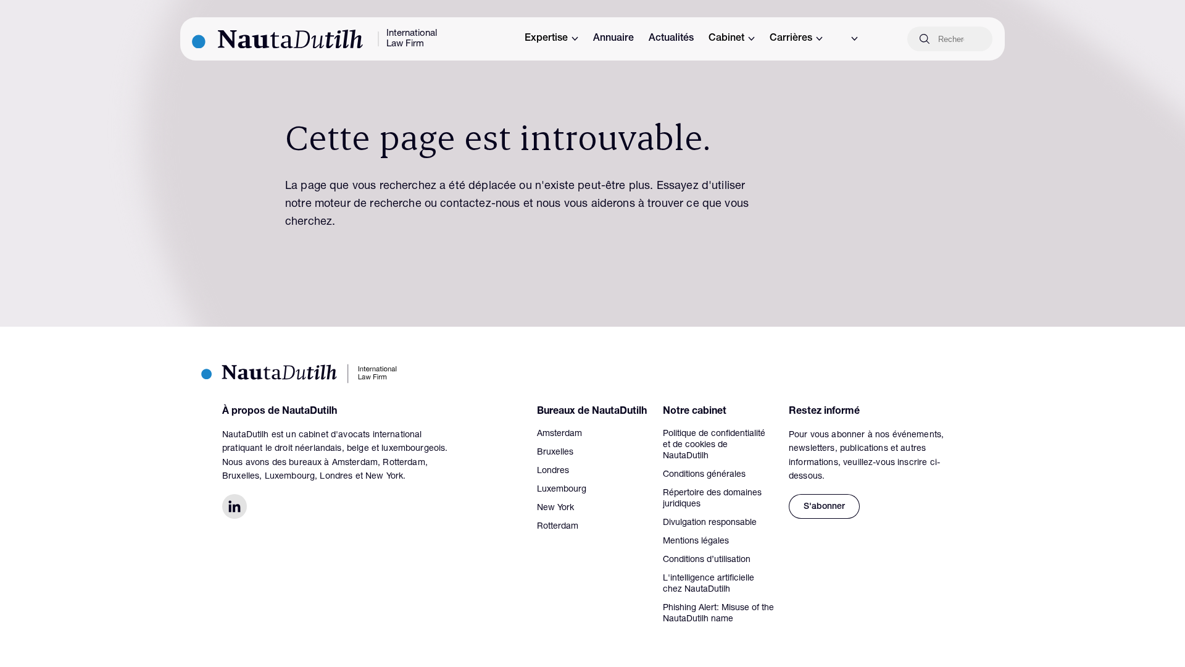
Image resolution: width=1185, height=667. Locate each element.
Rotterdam (557, 526)
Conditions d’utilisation (706, 560)
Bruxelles (555, 452)
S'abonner (824, 507)
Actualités (671, 39)
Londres (553, 471)
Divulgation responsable (710, 523)
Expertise (546, 39)
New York (555, 508)
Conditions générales (704, 475)
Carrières (791, 39)
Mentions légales (696, 541)
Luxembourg (561, 489)
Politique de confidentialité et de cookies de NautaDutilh (714, 445)
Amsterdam (559, 434)
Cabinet (726, 39)
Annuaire (613, 39)
